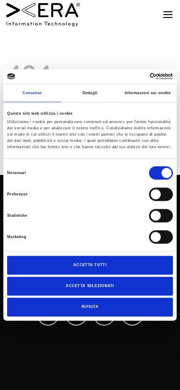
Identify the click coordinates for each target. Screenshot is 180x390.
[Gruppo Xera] (43, 15)
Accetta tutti (90, 265)
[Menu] (168, 15)
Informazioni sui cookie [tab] (148, 93)
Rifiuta (90, 307)
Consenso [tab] (32, 93)
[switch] (161, 194)
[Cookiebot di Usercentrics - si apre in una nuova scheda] (136, 76)
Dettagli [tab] (90, 93)
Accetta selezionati (90, 286)
